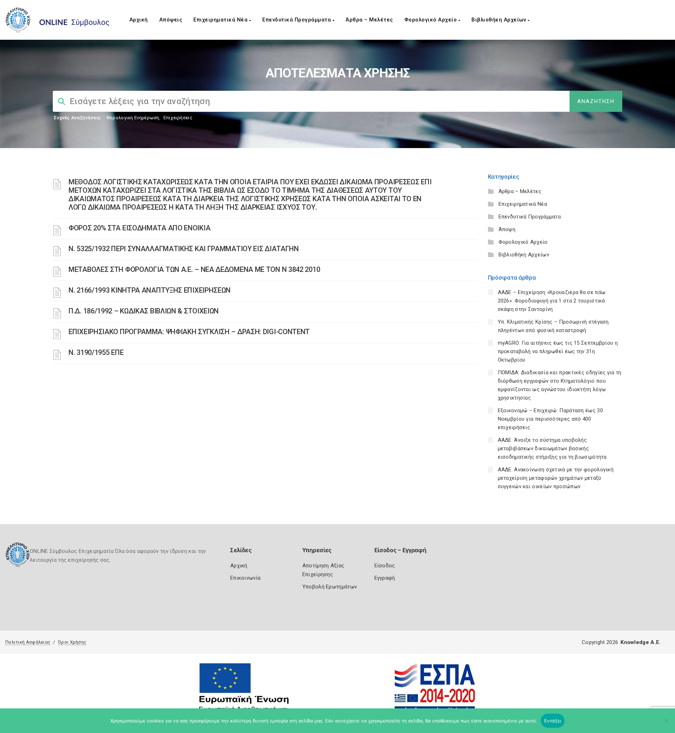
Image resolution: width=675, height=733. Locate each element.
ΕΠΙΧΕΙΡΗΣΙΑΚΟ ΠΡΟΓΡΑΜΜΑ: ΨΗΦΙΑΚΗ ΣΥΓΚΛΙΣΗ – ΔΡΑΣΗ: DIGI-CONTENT (189, 331)
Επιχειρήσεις (177, 117)
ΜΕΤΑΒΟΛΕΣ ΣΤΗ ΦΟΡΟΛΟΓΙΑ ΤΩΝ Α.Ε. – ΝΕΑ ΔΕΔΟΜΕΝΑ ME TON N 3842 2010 (194, 269)
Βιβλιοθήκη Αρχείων (499, 20)
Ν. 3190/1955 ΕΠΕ (96, 352)
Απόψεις (170, 20)
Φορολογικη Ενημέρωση (132, 117)
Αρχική (138, 20)
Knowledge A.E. (641, 642)
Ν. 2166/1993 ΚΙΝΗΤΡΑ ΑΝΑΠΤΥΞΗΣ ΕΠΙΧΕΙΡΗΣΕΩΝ (150, 290)
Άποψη (507, 229)
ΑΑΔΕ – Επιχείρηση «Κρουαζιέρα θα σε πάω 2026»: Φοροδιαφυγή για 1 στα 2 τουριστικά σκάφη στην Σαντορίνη (552, 300)
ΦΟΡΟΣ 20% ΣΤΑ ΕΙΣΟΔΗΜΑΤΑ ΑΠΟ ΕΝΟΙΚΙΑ (139, 228)
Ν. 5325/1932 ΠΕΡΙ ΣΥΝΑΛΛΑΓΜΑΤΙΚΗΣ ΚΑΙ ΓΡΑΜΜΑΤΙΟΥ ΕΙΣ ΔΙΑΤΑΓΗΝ (184, 248)
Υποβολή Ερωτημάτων (329, 587)
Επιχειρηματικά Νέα (221, 20)
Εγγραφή (384, 578)
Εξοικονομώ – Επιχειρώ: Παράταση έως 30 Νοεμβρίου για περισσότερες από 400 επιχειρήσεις (550, 419)
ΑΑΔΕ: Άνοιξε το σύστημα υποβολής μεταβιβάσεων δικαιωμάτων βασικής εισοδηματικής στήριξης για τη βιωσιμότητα (552, 448)
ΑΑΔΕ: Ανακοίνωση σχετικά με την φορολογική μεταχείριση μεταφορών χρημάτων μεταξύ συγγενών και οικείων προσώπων (556, 478)
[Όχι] (666, 724)
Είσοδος (384, 565)
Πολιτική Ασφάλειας (27, 642)
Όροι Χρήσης (72, 642)
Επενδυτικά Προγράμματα (297, 20)
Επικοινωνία (245, 578)
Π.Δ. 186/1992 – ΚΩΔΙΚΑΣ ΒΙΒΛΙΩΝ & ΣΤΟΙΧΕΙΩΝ (144, 311)
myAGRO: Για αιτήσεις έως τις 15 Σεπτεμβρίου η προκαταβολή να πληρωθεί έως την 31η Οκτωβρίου (558, 351)
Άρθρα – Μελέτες (369, 20)
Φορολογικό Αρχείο (431, 20)
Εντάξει (552, 721)
